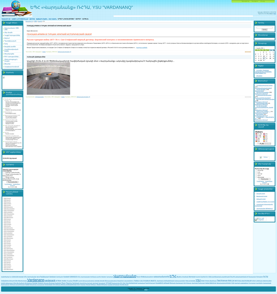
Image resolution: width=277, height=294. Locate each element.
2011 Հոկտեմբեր (9, 252)
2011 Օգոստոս (8, 248)
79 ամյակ (70, 280)
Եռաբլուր (120, 280)
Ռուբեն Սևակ (124, 284)
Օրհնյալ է (94, 284)
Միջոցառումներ (9, 119)
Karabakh (66, 276)
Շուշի (139, 276)
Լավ (258, 172)
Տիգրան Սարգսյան (176, 283)
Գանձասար (44, 276)
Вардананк (192, 276)
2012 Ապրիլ (7, 262)
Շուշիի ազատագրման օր (239, 276)
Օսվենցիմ (58, 283)
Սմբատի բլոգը (261, 199)
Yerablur (64, 280)
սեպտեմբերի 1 (129, 280)
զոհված (166, 283)
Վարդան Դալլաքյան (99, 283)
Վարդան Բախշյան (198, 283)
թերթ (38, 276)
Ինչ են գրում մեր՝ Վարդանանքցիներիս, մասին (264, 106)
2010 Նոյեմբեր (8, 233)
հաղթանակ (141, 283)
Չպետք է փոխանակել (12, 172)
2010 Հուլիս (7, 226)
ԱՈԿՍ (254, 280)
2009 (35, 21)
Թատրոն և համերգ (10, 135)
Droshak (34, 283)
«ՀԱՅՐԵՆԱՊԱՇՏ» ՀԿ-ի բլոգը (265, 201)
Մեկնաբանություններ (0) (64, 51)
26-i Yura (122, 283)
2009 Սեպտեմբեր (9, 208)
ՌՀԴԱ (265, 276)
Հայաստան (267, 283)
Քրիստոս (104, 284)
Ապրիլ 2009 (259, 48)
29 (261, 60)
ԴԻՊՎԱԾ (109, 283)
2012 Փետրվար (8, 259)
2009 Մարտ (7, 198)
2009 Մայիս (7, 201)
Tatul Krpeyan (222, 280)
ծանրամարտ (5, 284)
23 (264, 58)
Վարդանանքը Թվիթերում (264, 208)
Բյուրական (252, 283)
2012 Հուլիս (7, 267)
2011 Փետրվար (8, 238)
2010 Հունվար (8, 215)
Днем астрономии (190, 280)
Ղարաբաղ (109, 276)
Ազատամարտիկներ (10, 115)
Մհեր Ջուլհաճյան (18, 283)
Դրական (83, 284)
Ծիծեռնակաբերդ (147, 276)
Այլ (5, 132)
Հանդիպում (5, 276)
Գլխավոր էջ (245, 1)
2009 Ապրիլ (7, 200)
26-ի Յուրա (57, 284)
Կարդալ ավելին (141, 47)
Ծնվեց (99, 284)
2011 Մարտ (7, 239)
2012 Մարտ (7, 260)
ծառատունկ (116, 283)
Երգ (78, 284)
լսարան (237, 283)
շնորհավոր (59, 276)
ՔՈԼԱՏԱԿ (259, 75)
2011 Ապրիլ (7, 241)
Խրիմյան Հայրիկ (95, 276)
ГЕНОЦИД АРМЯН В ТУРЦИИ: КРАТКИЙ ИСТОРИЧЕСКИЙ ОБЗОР (49, 26)
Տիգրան (188, 283)
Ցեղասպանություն (111, 280)
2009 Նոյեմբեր (8, 212)
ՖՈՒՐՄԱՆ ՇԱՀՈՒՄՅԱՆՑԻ (243, 280)
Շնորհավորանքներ (262, 92)
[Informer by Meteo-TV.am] (12, 87)
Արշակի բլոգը (260, 193)
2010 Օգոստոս (8, 227)
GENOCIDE (15, 276)
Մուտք (262, 1)
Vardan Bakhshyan (210, 283)
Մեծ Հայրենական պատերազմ (219, 276)
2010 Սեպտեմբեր (9, 229)
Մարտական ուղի (10, 141)
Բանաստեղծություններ (263, 95)
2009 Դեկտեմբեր (9, 214)
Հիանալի (260, 170)
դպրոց (198, 276)
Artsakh (75, 280)
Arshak (44, 51)
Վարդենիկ (259, 283)
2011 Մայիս (7, 243)
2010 (184, 283)
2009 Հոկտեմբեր (9, 210)
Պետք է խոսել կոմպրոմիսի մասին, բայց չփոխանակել (11, 179)
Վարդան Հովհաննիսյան (165, 280)
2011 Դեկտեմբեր (9, 255)
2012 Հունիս (7, 265)
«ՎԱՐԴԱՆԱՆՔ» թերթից (11, 125)
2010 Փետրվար (8, 217)
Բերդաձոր (259, 276)
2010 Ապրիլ (7, 220)
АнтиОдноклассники (262, 103)
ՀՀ (11, 276)
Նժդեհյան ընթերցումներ (263, 280)
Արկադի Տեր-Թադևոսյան (18, 280)
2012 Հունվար (8, 257)
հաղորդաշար (150, 283)
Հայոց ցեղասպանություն (86, 280)
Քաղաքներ (259, 114)
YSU (198, 280)
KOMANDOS (73, 276)
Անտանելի (260, 177)
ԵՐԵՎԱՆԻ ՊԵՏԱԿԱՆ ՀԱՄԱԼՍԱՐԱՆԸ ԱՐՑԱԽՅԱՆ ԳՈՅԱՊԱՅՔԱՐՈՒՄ (263, 72)
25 (270, 58)
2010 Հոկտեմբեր (9, 231)
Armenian (21, 276)
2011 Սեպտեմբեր (9, 250)
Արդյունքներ (8, 184)
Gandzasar (52, 276)
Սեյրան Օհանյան (49, 283)
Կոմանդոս (5, 280)
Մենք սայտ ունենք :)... (263, 111)
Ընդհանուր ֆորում (261, 93)
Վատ (259, 175)
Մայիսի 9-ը (204, 276)
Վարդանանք (124, 276)
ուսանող (159, 283)
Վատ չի (259, 173)
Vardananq (35, 280)
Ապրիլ (40, 21)
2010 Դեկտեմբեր (9, 234)
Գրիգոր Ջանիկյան (211, 280)
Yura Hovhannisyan (131, 283)
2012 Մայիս (7, 264)
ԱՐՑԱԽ (58, 280)
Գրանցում (255, 1)
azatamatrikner (244, 283)
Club (232, 283)
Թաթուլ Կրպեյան (182, 276)
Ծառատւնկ (252, 276)
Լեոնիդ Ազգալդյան (7, 283)
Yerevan (88, 284)
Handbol (27, 284)
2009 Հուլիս (7, 205)
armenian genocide (100, 280)
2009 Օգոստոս (8, 207)
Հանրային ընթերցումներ (36, 57)
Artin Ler (231, 280)
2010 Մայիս (7, 222)
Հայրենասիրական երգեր (264, 85)
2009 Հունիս (7, 203)
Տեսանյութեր (259, 91)
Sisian (203, 280)
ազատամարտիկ (161, 276)
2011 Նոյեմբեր (8, 253)
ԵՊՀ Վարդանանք (30, 276)
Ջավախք (7, 112)
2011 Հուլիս (7, 246)
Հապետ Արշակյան (113, 284)
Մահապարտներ (179, 280)
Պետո (64, 283)
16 (264, 56)
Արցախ (6, 108)
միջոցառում (28, 283)
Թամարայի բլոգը (261, 196)
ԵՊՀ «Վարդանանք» (83, 276)
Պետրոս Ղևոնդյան (72, 283)
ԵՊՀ (173, 276)
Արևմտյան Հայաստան (37, 284)
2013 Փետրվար (8, 269)
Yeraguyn (40, 283)
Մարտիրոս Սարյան (86, 283)
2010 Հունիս (7, 224)
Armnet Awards (49, 284)
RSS (275, 13)
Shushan (103, 276)
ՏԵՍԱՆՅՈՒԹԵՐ (261, 89)
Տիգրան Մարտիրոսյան (17, 284)
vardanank (49, 280)
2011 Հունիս (7, 245)
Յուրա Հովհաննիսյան (69, 284)
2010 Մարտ (7, 219)
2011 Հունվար (8, 236)
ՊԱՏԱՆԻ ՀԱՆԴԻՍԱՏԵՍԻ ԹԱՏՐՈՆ (145, 280)
